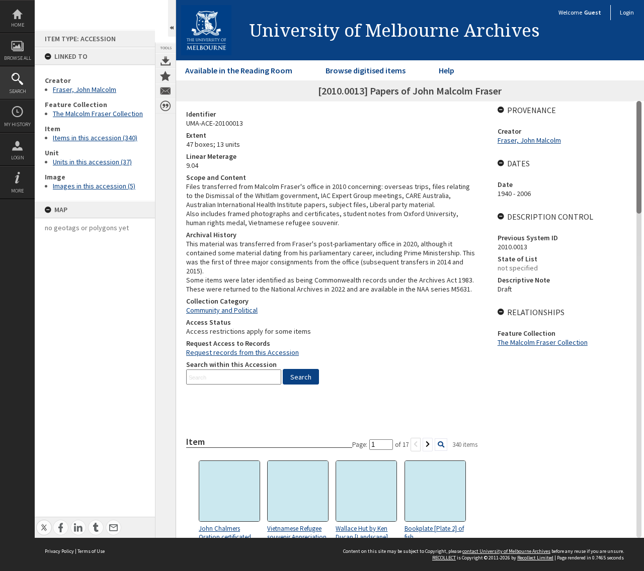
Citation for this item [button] (165, 106)
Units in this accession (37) (92, 161)
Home (17, 25)
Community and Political (222, 310)
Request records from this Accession (242, 352)
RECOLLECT (444, 557)
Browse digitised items (366, 70)
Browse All (17, 58)
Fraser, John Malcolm (84, 89)
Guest (592, 12)
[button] (301, 377)
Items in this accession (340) (95, 137)
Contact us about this (165, 91)
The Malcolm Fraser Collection (98, 113)
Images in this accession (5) (94, 186)
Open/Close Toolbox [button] (172, 18)
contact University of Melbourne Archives (506, 551)
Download (165, 60)
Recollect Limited (535, 557)
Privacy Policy (59, 551)
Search (17, 91)
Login (17, 157)
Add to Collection (165, 75)
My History (17, 124)
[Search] (441, 444)
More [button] (17, 190)
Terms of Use (91, 551)
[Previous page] (416, 444)
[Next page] (428, 444)
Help (446, 70)
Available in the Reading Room (238, 70)
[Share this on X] (44, 522)
